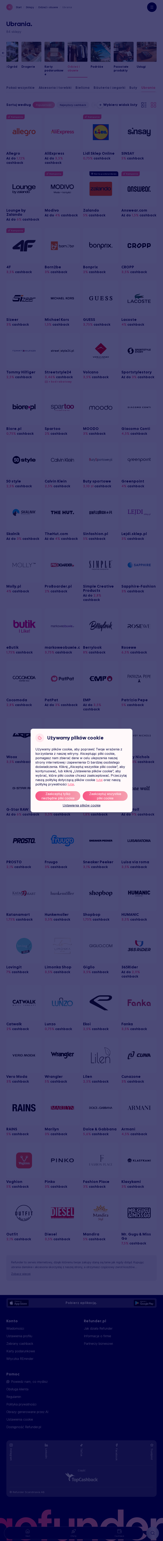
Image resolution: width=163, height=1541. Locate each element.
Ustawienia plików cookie (82, 805)
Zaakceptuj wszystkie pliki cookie (105, 796)
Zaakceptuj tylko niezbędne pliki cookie (58, 796)
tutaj (99, 780)
